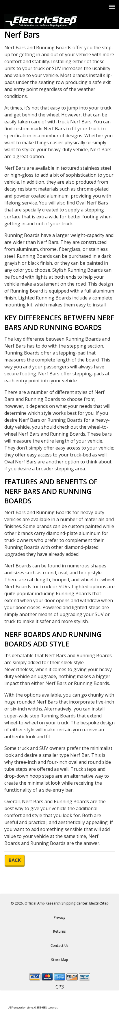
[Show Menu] (112, 6)
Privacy (59, 917)
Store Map (59, 959)
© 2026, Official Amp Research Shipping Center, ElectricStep (60, 903)
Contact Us (59, 945)
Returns (59, 931)
